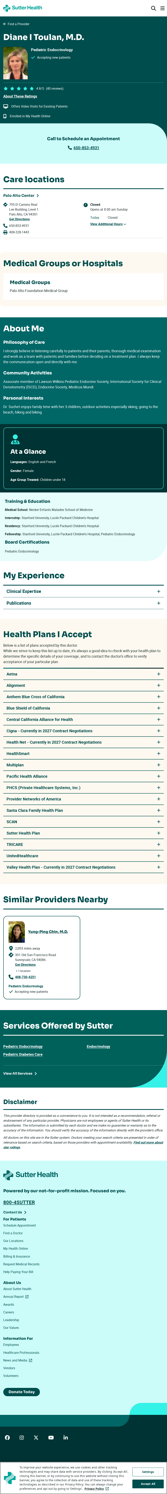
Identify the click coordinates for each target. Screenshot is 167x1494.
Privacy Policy (97, 1489)
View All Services (17, 1073)
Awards (8, 1304)
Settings (148, 1472)
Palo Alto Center (18, 195)
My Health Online (15, 1248)
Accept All (148, 1484)
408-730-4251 (25, 977)
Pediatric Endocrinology (23, 1046)
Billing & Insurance (16, 1256)
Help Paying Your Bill (18, 1272)
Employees (11, 1344)
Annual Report (16, 1296)
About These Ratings (20, 96)
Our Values (11, 1327)
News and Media (18, 1360)
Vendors (9, 1368)
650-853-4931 (86, 147)
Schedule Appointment (19, 1225)
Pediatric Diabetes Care (23, 1054)
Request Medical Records (21, 1264)
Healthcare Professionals (21, 1352)
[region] (83, 1478)
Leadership (11, 1320)
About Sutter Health (17, 1289)
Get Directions (19, 219)
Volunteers (11, 1375)
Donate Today (22, 1392)
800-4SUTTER (19, 1202)
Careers (8, 1312)
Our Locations (13, 1241)
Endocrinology (98, 1046)
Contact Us (12, 1212)
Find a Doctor (13, 1233)
